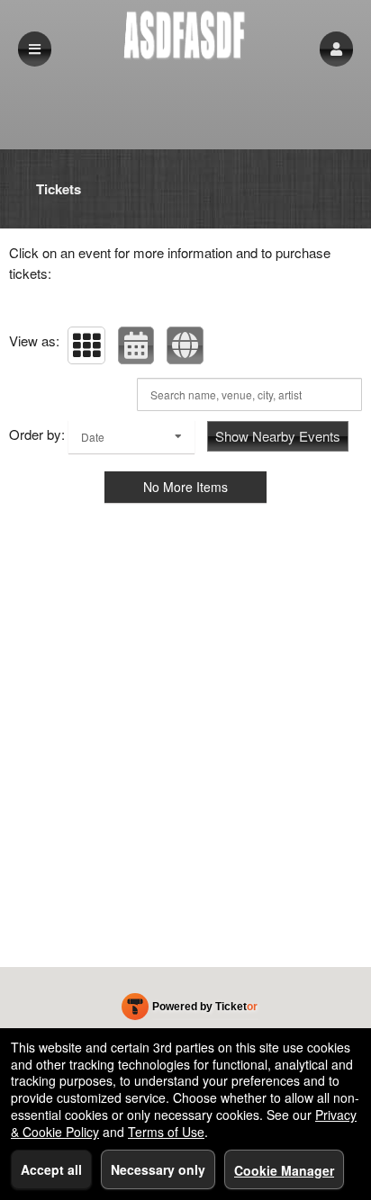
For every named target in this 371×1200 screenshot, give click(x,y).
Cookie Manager (284, 1170)
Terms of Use (166, 1132)
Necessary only (158, 1169)
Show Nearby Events (277, 435)
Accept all (51, 1169)
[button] (336, 49)
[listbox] (131, 436)
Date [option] (92, 436)
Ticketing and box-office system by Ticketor (189, 1010)
